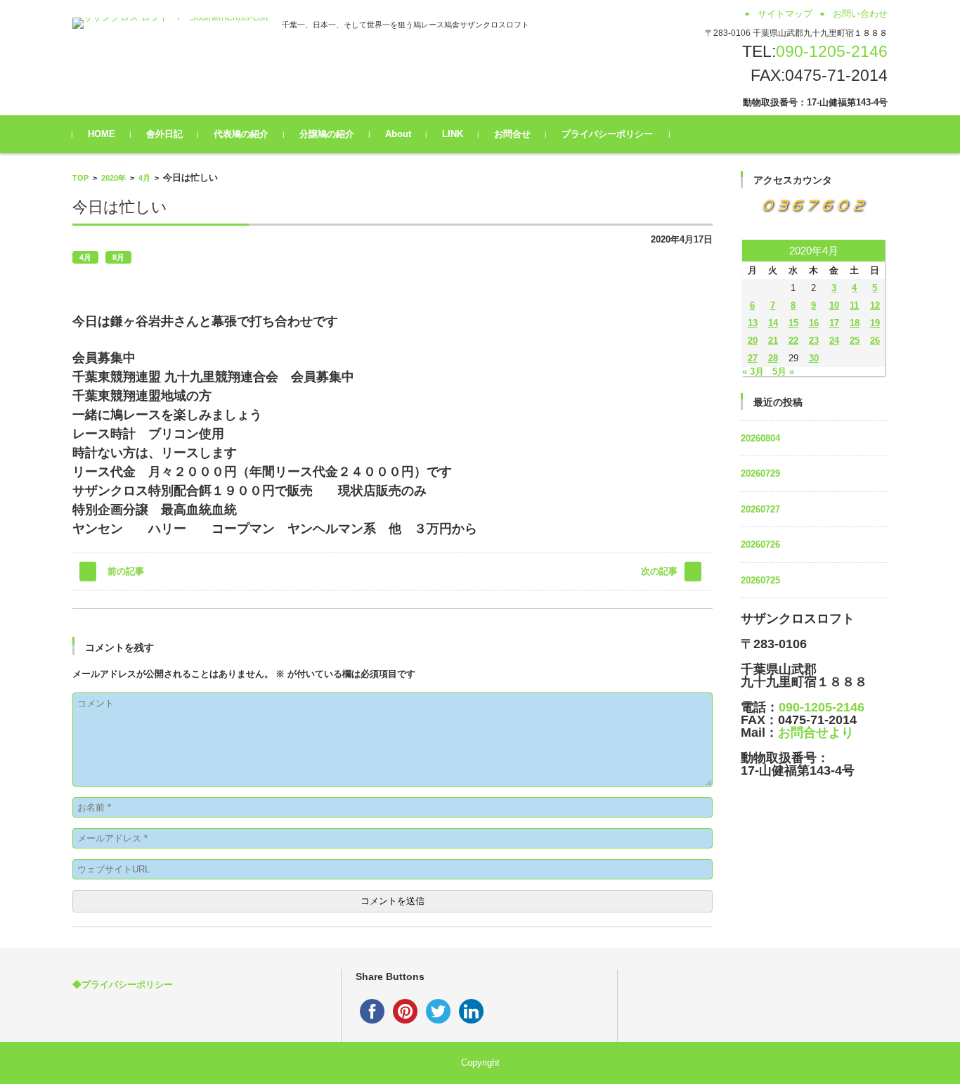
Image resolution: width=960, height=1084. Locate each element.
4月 (144, 178)
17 (834, 323)
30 (814, 358)
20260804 (760, 438)
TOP (80, 178)
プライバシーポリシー (607, 134)
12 (875, 305)
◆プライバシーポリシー (122, 984)
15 (793, 323)
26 (875, 340)
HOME (101, 134)
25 (855, 340)
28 (773, 358)
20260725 (760, 580)
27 (753, 358)
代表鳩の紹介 (241, 134)
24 (834, 340)
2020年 (113, 178)
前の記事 (126, 571)
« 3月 (753, 371)
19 (875, 323)
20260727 (760, 509)
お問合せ (512, 134)
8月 (118, 257)
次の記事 (659, 571)
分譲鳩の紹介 (326, 134)
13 (753, 323)
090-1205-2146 (832, 51)
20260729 (760, 473)
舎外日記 (164, 134)
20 (753, 340)
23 (814, 340)
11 (854, 305)
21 (773, 340)
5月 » (783, 371)
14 (773, 323)
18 (855, 323)
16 (814, 323)
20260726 (760, 544)
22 (793, 340)
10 (834, 305)
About (398, 134)
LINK (452, 134)
